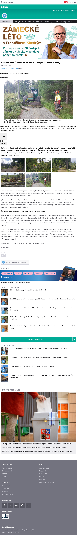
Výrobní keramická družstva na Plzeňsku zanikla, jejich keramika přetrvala (38, 348)
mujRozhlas (5, 268)
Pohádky (27, 273)
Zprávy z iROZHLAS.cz (11, 390)
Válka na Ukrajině (7, 468)
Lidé (56, 21)
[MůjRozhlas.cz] (4, 77)
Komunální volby (7, 471)
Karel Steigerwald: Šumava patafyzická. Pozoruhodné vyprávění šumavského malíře (42, 299)
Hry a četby (6, 273)
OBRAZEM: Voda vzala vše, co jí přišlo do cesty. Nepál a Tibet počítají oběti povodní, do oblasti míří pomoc (37, 451)
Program (56, 10)
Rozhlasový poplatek (46, 482)
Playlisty (48, 21)
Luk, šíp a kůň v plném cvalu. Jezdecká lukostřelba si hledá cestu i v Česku (39, 357)
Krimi (17, 273)
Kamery (73, 10)
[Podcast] (1, 143)
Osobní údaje (13, 530)
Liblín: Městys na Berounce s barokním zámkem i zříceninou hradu (36, 366)
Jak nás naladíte (44, 468)
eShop (4, 476)
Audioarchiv (65, 10)
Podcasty (5, 491)
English (32, 530)
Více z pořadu (8, 345)
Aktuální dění (6, 21)
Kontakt (42, 479)
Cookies (4, 530)
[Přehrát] (3, 136)
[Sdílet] (5, 143)
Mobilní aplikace (7, 494)
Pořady (28, 21)
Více (71, 21)
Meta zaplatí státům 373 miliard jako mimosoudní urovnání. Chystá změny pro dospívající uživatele (34, 447)
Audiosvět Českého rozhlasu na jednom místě (15, 282)
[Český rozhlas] (7, 2)
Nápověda (42, 471)
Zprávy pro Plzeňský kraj (9, 68)
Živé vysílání (49, 273)
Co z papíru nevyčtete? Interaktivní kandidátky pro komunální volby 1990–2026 (36, 444)
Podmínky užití (23, 530)
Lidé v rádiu (43, 474)
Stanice (4, 474)
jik (11, 248)
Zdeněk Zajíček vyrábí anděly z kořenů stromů (28, 290)
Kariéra (41, 476)
